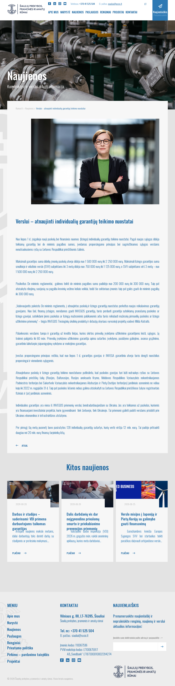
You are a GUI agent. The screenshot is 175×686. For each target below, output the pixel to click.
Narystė (65, 12)
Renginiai (105, 12)
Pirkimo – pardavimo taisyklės (28, 654)
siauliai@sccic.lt (115, 3)
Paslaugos (91, 12)
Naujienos (78, 12)
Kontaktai (131, 12)
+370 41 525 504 (87, 3)
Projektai (118, 12)
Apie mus (53, 12)
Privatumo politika (20, 647)
